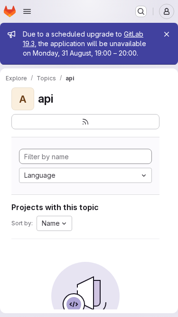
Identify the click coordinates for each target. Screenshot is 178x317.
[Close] (166, 34)
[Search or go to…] (141, 11)
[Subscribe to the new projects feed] (85, 121)
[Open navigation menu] (27, 11)
